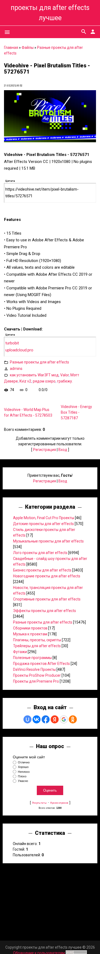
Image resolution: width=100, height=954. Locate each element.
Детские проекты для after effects (43, 524)
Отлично (24, 762)
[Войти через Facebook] (46, 719)
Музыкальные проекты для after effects (48, 541)
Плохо (22, 776)
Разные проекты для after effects (39, 362)
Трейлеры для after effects (37, 646)
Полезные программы (32, 658)
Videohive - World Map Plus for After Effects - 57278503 (28, 412)
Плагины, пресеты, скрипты (37, 640)
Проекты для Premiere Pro (36, 681)
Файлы (28, 47)
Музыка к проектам (30, 634)
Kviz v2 (25, 381)
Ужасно (23, 780)
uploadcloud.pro (19, 350)
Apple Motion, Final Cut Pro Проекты (43, 518)
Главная (11, 47)
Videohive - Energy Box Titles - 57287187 (76, 412)
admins (16, 368)
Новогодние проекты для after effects (46, 576)
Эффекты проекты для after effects (44, 611)
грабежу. (65, 381)
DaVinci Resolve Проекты (34, 669)
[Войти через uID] (27, 719)
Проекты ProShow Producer (37, 675)
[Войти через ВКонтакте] (37, 719)
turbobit (12, 343)
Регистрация (44, 449)
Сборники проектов (30, 628)
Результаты (39, 802)
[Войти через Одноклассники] (73, 719)
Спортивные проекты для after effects (47, 599)
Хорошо (23, 767)
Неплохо (24, 771)
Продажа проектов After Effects (41, 663)
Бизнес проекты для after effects (42, 570)
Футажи (20, 652)
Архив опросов (59, 802)
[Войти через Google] (64, 719)
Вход (62, 449)
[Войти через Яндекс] (55, 719)
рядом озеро (44, 381)
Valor (64, 375)
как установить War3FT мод (34, 375)
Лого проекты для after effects (40, 553)
